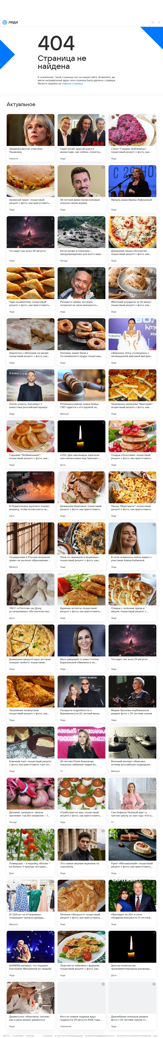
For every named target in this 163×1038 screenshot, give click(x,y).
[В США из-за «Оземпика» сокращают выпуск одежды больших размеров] (30, 904)
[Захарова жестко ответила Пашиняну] (30, 138)
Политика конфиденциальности (99, 1035)
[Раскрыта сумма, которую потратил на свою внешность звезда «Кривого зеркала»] (81, 291)
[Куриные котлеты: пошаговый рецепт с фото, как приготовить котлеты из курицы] (81, 597)
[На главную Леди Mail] (12, 22)
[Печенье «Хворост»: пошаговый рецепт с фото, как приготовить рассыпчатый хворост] (81, 904)
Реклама (30, 1035)
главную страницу (72, 83)
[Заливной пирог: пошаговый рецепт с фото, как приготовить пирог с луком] (30, 189)
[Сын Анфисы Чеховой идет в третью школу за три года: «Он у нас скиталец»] (132, 802)
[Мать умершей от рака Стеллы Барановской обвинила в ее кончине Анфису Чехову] (81, 648)
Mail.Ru (6, 1035)
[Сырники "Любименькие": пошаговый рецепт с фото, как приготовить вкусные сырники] (30, 444)
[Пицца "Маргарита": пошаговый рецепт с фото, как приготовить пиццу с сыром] (132, 495)
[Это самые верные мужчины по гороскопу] (81, 853)
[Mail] (5, 22)
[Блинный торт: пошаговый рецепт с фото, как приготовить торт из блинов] (30, 750)
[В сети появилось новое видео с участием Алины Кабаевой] (132, 546)
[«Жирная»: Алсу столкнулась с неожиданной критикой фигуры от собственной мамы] (132, 342)
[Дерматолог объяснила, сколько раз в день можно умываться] (30, 1006)
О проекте (47, 1035)
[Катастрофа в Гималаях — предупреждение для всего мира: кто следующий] (81, 240)
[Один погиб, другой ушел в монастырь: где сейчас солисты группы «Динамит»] (81, 138)
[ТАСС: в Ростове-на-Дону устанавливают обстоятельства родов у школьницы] (30, 597)
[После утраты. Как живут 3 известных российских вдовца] (30, 393)
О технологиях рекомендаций (68, 1035)
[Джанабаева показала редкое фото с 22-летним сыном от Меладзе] (132, 1006)
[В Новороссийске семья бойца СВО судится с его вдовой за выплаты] (81, 393)
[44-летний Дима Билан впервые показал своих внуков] (81, 189)
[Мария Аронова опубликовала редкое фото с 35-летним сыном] (132, 699)
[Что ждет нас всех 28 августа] (30, 240)
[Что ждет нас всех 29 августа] (132, 648)
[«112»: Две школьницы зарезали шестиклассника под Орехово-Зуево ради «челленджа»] (81, 444)
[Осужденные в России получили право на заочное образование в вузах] (30, 546)
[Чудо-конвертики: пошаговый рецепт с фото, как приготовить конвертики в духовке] (30, 291)
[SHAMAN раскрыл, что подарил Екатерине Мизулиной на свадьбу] (30, 955)
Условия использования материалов (134, 1035)
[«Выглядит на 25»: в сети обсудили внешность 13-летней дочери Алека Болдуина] (132, 904)
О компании (17, 1035)
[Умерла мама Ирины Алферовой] (132, 189)
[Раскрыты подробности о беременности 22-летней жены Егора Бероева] (81, 699)
